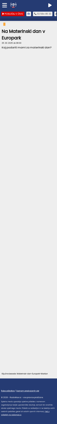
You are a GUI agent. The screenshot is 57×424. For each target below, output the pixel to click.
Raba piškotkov (8, 391)
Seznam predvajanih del (27, 391)
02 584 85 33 (43, 13)
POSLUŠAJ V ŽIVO (13, 13)
